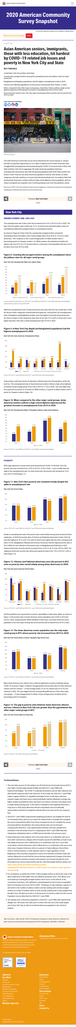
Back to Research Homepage (14, 35)
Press (41, 1005)
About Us (6, 974)
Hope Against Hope (8, 998)
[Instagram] (12, 104)
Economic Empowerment (10, 991)
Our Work (6, 977)
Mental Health (6, 987)
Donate (41, 996)
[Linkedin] (16, 104)
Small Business (44, 986)
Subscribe (42, 1001)
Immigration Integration (9, 989)
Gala (40, 1003)
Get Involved (45, 991)
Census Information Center (10, 984)
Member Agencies (10, 1003)
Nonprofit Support (7, 994)
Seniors (4, 1001)
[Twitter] (9, 104)
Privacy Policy (6, 1019)
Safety (41, 979)
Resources (44, 974)
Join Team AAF (44, 994)
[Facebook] (5, 104)
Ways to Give (43, 998)
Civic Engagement (7, 996)
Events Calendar (44, 989)
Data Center (6, 982)
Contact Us (44, 1008)
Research (5, 980)
